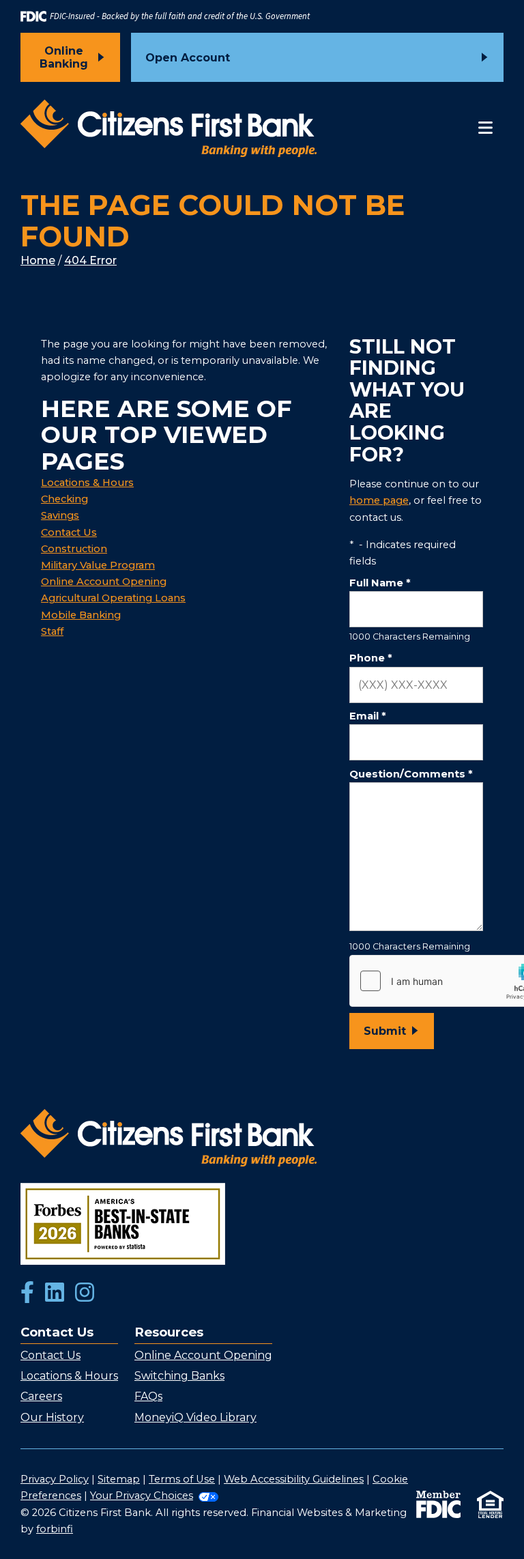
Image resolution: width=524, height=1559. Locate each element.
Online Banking (64, 57)
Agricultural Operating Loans (113, 598)
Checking (64, 499)
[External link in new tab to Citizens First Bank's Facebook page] (27, 1293)
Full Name (379, 583)
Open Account (187, 57)
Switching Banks (179, 1375)
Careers (41, 1396)
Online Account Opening (103, 581)
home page (379, 500)
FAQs (148, 1396)
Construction (74, 549)
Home (37, 260)
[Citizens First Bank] (168, 128)
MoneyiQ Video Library (195, 1417)
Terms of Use (182, 1479)
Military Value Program (98, 565)
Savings (60, 515)
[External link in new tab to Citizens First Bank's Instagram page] (84, 1293)
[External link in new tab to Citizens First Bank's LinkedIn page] (54, 1293)
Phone (370, 658)
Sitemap (119, 1479)
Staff (52, 631)
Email (367, 716)
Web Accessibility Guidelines (294, 1479)
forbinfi (54, 1529)
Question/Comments (410, 774)
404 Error (90, 260)
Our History (52, 1417)
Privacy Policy (54, 1479)
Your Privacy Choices (141, 1495)
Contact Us (69, 532)
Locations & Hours (87, 482)
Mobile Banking (81, 615)
